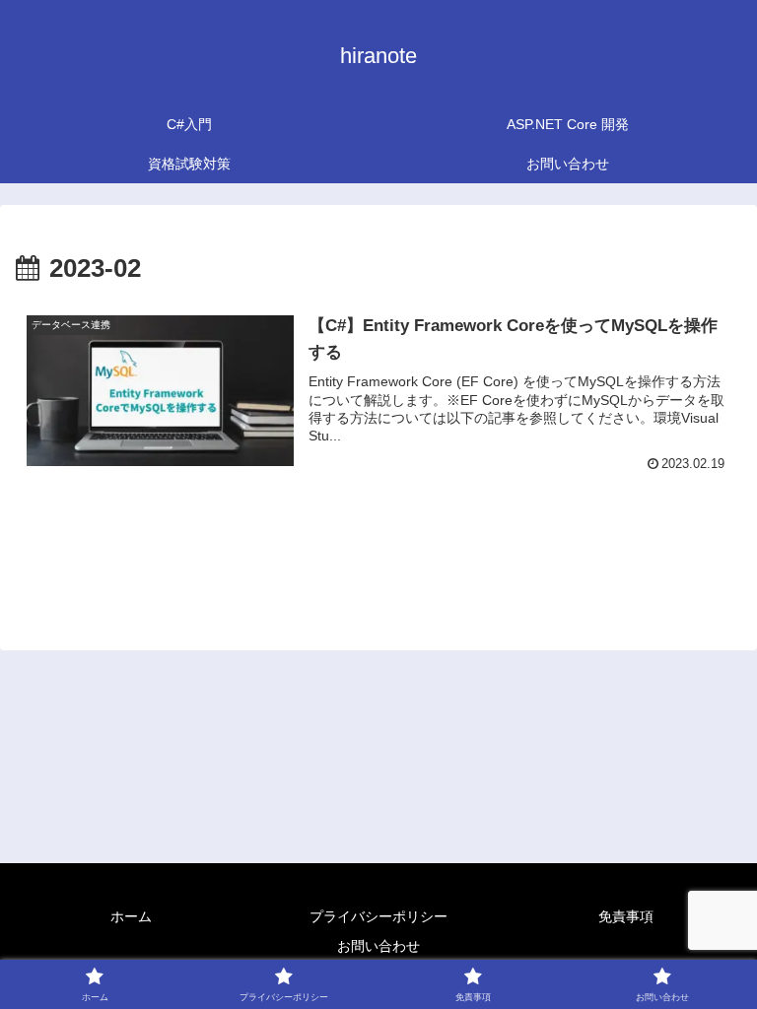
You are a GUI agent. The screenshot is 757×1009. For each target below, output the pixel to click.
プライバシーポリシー (378, 916)
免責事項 (626, 916)
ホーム (131, 916)
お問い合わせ (378, 946)
